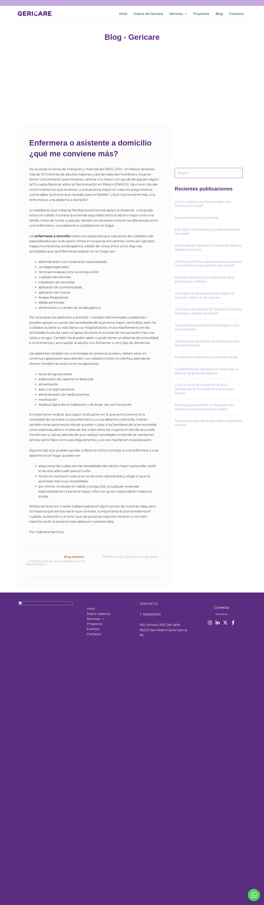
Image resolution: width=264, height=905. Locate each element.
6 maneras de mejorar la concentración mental (206, 357)
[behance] (217, 622)
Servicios (176, 14)
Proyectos (201, 14)
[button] (185, 14)
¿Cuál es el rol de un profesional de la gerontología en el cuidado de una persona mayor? (204, 389)
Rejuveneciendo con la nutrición (197, 217)
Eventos (93, 629)
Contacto (236, 14)
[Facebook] (233, 622)
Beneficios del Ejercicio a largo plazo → (132, 556)
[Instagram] (210, 622)
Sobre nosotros (98, 614)
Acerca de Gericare (148, 14)
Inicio (123, 14)
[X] (225, 622)
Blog (219, 14)
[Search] (237, 173)
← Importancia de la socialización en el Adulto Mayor (55, 563)
